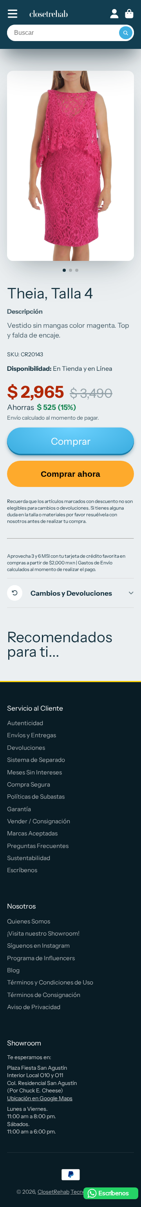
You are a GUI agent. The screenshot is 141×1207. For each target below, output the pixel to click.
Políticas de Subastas (36, 796)
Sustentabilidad (28, 858)
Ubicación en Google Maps (39, 1098)
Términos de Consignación (43, 995)
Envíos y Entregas (31, 735)
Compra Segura (28, 784)
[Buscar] (125, 33)
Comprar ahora (70, 473)
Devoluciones (26, 747)
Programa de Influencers (41, 958)
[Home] (48, 14)
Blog (13, 970)
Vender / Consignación (38, 821)
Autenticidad (25, 723)
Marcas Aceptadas (32, 833)
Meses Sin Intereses (34, 772)
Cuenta (114, 13)
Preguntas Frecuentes (38, 846)
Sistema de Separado (36, 759)
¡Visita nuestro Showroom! (43, 933)
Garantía (19, 809)
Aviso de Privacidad (33, 1007)
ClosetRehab (53, 1191)
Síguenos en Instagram (38, 945)
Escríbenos (22, 870)
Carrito (129, 13)
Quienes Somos (28, 921)
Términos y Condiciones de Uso (50, 982)
